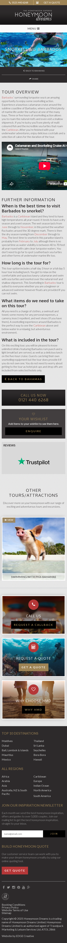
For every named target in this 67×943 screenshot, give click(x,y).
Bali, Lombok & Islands (15, 750)
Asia (4, 785)
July (35, 241)
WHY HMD (33, 709)
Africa (5, 776)
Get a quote (33, 667)
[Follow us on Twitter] (8, 887)
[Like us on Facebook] (4, 887)
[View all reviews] (33, 461)
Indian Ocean (41, 785)
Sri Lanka (39, 745)
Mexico (6, 759)
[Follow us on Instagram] (13, 887)
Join (54, 833)
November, (27, 227)
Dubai (5, 745)
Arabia (6, 781)
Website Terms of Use (15, 910)
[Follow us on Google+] (28, 887)
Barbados (7, 97)
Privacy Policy (10, 907)
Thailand (39, 740)
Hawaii (38, 759)
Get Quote (14, 870)
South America (42, 795)
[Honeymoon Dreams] (33, 14)
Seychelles (40, 750)
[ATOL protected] (5, 897)
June (4, 227)
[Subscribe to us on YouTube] (23, 887)
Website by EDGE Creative (18, 936)
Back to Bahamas (34, 70)
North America (42, 790)
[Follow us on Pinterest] (18, 887)
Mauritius (7, 754)
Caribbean (12, 129)
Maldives (7, 740)
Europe (38, 781)
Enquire (33, 431)
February (24, 241)
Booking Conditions (13, 904)
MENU (31, 28)
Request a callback (33, 624)
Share (35, 78)
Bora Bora (40, 754)
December (40, 234)
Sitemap (6, 912)
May (4, 237)
